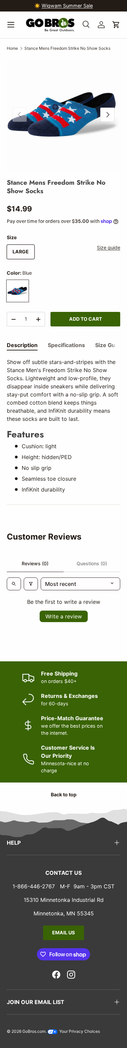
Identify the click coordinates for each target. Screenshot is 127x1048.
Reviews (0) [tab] (35, 563)
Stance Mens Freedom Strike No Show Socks (67, 48)
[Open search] (14, 583)
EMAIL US (63, 932)
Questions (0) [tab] (92, 563)
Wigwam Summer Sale (67, 5)
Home (12, 48)
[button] (116, 24)
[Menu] (10, 24)
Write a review (63, 616)
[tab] (22, 345)
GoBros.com (33, 1031)
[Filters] (31, 583)
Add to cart (85, 319)
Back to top (64, 794)
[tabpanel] (63, 426)
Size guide (108, 247)
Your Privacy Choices (79, 1031)
